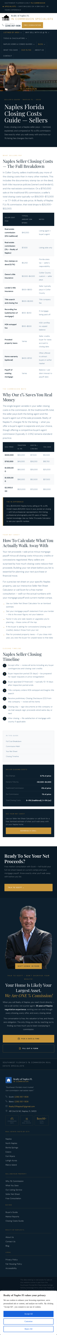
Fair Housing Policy (14, 1264)
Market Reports (12, 1216)
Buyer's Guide (12, 1212)
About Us (39, 50)
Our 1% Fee (26, 50)
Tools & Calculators (14, 38)
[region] (28, 1313)
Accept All (28, 1314)
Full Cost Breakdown (13, 741)
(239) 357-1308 (12, 25)
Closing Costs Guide (15, 1221)
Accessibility (11, 1268)
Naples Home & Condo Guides (17, 44)
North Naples (11, 1143)
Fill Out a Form (30, 1048)
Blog (40, 44)
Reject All (28, 1329)
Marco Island (11, 1165)
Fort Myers (10, 1156)
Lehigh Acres (11, 1160)
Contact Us (10, 1241)
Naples (9, 1139)
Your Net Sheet (11, 751)
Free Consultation (32, 25)
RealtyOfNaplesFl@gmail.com (22, 1106)
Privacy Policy (12, 1259)
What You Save (10, 50)
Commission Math (13, 746)
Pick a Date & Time (30, 1039)
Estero (8, 1152)
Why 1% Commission (15, 1181)
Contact (7, 56)
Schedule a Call (28, 831)
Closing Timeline (12, 756)
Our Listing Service (14, 1190)
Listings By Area (11, 32)
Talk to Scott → (16, 887)
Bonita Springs (12, 1147)
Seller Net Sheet (13, 1194)
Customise (28, 1321)
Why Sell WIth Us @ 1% (36, 32)
